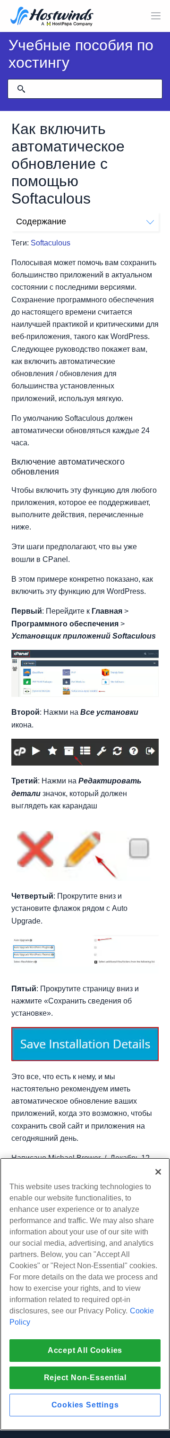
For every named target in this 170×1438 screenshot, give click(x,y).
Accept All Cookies (85, 1350)
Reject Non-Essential (85, 1378)
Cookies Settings (85, 1405)
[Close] (158, 1171)
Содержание (41, 221)
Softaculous (50, 243)
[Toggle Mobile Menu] (156, 16)
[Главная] (51, 17)
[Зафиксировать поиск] (21, 88)
